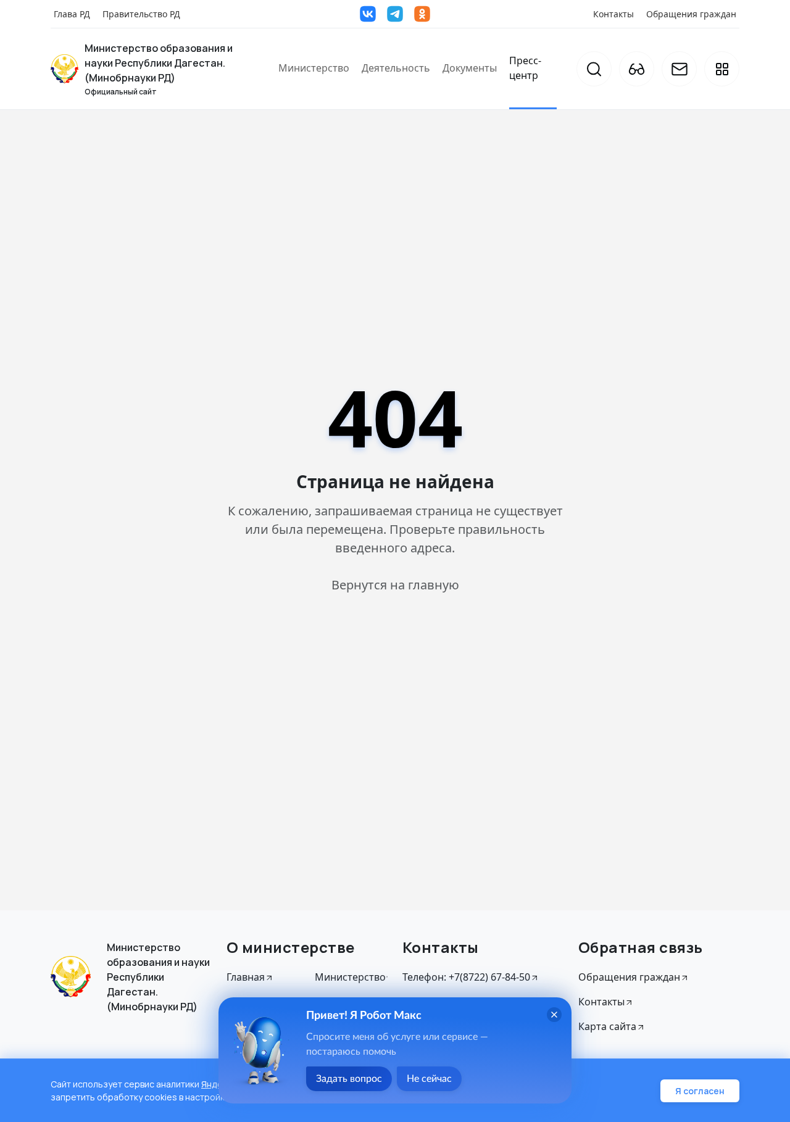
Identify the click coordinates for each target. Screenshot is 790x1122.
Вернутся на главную (395, 584)
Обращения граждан (691, 14)
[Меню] (721, 68)
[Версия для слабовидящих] (636, 68)
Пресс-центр (525, 68)
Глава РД (72, 14)
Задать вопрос (349, 1079)
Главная (246, 977)
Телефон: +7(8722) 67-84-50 (466, 977)
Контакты (613, 14)
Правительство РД (141, 14)
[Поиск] (594, 68)
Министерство (313, 68)
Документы (470, 68)
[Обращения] (679, 68)
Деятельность (396, 68)
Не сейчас (429, 1079)
